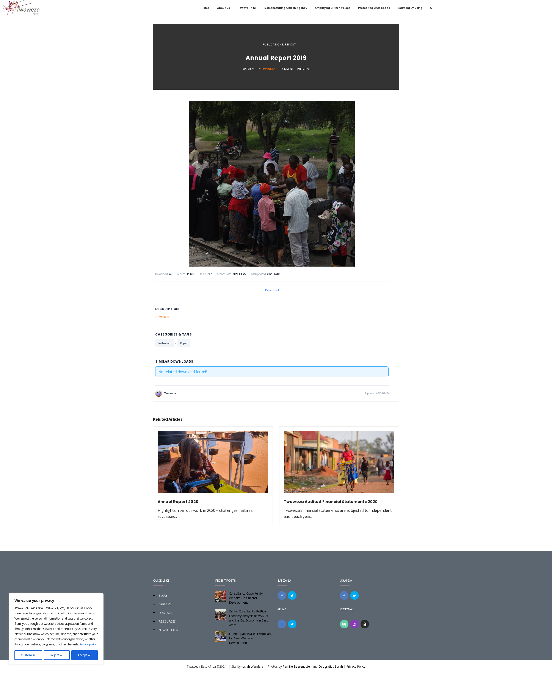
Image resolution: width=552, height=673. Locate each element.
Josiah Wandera (252, 666)
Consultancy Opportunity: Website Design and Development (246, 597)
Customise (28, 655)
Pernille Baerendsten (297, 666)
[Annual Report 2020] (213, 464)
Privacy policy (88, 644)
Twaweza (268, 69)
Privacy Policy (355, 666)
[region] (56, 628)
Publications (273, 44)
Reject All (56, 655)
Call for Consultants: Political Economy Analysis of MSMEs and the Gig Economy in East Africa (248, 618)
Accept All (84, 655)
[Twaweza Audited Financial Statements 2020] (339, 464)
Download (272, 290)
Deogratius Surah (330, 666)
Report (290, 44)
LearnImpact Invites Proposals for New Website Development (250, 638)
